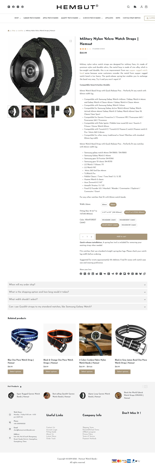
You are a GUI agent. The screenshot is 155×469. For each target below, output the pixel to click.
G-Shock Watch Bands (91, 18)
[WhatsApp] (120, 274)
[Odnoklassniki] (109, 274)
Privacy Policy (88, 434)
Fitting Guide (51, 432)
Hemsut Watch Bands (88, 459)
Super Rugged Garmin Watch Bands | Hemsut (28, 395)
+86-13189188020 (19, 423)
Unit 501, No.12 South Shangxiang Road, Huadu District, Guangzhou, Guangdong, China (25, 439)
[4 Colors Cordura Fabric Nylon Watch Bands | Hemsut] (95, 340)
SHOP (17, 18)
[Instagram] (18, 7)
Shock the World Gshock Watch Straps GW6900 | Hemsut (133, 395)
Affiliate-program (89, 432)
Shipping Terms (88, 427)
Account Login (51, 430)
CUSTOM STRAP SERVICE (131, 18)
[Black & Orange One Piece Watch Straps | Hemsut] (59, 340)
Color (88, 221)
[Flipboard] (124, 274)
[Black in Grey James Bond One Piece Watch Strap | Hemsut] (131, 340)
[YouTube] (9, 7)
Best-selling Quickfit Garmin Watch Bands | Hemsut (63, 395)
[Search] (128, 7)
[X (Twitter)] (85, 274)
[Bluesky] (140, 274)
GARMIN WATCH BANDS (31, 18)
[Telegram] (113, 274)
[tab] (77, 285)
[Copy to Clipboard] (144, 274)
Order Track (50, 439)
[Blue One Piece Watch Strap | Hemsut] (24, 340)
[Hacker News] (101, 274)
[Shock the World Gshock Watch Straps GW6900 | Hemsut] (118, 395)
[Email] (136, 274)
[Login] (141, 7)
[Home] (8, 31)
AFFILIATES (109, 18)
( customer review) (99, 48)
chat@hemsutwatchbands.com (24, 430)
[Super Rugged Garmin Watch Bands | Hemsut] (11, 395)
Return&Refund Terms (91, 430)
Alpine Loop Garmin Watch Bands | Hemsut (99, 395)
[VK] (105, 274)
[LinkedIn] (93, 274)
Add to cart (121, 236)
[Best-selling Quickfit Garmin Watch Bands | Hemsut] (46, 395)
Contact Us (50, 427)
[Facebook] (13, 7)
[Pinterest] (22, 7)
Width (85, 204)
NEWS (118, 18)
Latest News (51, 436)
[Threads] (132, 274)
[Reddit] (97, 274)
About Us (50, 434)
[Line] (128, 274)
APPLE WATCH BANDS (50, 18)
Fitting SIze (88, 212)
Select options (15, 372)
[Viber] (117, 274)
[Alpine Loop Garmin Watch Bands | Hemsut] (82, 395)
